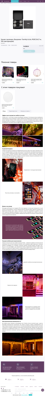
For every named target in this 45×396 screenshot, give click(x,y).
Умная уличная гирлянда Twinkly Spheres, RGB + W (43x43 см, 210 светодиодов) (36, 80)
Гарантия (31, 386)
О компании (17, 386)
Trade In (35, 386)
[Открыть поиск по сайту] (43, 1)
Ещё (28, 1)
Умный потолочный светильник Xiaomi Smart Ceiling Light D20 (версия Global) (7, 105)
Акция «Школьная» (15, 1)
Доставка (22, 386)
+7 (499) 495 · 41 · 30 (6, 391)
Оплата (27, 386)
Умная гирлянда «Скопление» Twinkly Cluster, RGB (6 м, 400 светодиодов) (21, 80)
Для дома (5, 3)
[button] (44, 74)
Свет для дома (9, 3)
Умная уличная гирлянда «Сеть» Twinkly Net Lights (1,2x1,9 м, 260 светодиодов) (7, 80)
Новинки (20, 1)
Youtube (9, 378)
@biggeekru (9, 379)
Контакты (40, 386)
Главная (2, 3)
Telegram (33, 378)
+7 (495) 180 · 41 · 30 (5, 390)
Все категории (6, 1)
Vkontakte (21, 378)
